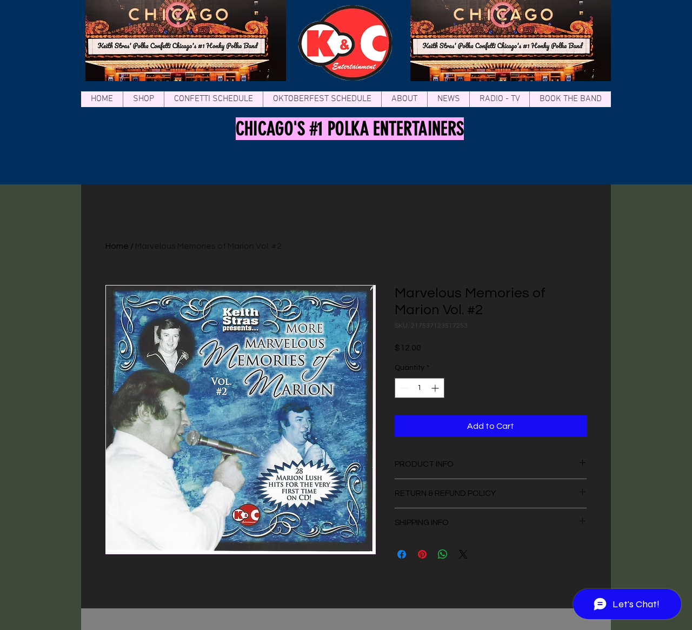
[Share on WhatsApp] (442, 554)
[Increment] (436, 388)
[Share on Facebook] (401, 554)
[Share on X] (463, 554)
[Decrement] (403, 388)
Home (117, 246)
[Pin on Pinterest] (422, 554)
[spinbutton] (419, 388)
